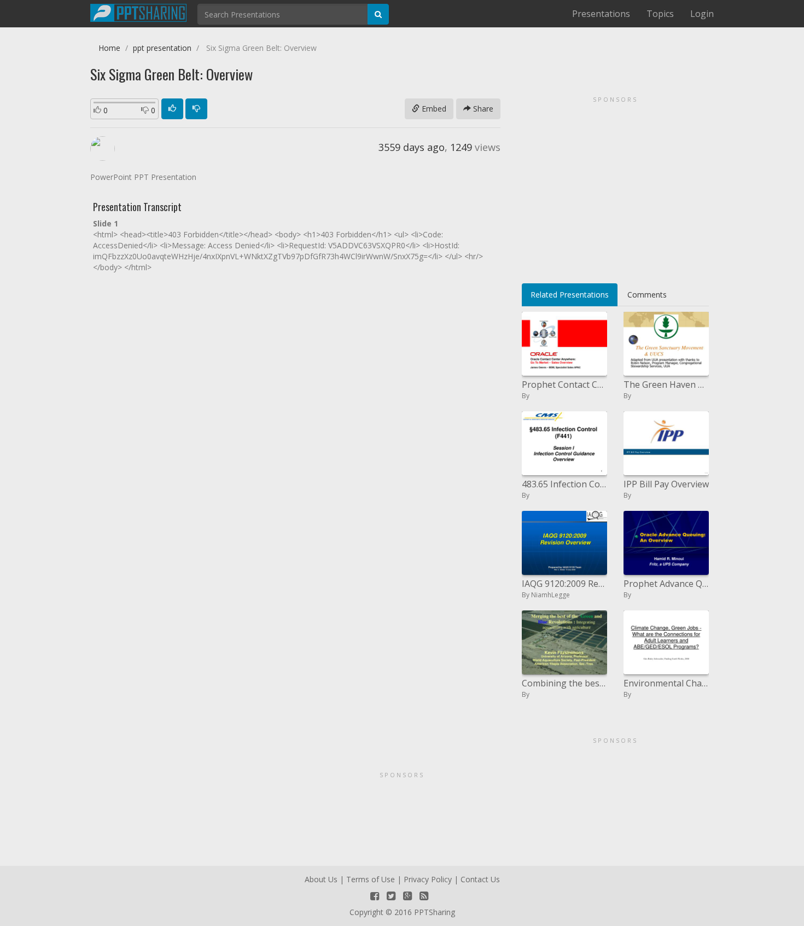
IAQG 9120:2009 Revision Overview (564, 584)
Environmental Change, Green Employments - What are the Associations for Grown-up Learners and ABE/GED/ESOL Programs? (666, 683)
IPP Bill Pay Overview (666, 484)
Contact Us (480, 879)
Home (109, 48)
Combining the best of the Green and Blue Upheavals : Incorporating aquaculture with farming (564, 683)
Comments (647, 294)
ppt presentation (162, 48)
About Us (321, 879)
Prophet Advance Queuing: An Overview (666, 584)
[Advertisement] (615, 186)
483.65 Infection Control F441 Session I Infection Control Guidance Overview (564, 484)
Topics (660, 14)
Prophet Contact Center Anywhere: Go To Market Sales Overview (564, 384)
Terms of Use (370, 879)
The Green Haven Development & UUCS (666, 384)
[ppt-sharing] (138, 11)
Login (702, 14)
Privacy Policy (428, 879)
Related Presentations (570, 294)
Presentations (601, 14)
